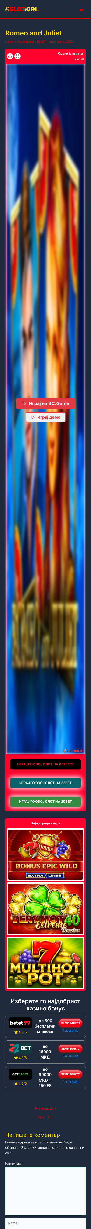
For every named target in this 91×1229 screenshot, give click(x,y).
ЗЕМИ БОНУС (70, 1023)
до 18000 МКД (45, 1052)
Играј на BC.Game (48, 403)
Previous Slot (45, 1108)
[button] (45, 409)
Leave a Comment (19, 42)
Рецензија (70, 1030)
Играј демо (48, 417)
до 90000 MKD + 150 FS (45, 1077)
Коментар (14, 1163)
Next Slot (45, 1117)
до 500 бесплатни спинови (45, 1026)
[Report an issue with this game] (10, 56)
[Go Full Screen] (17, 56)
